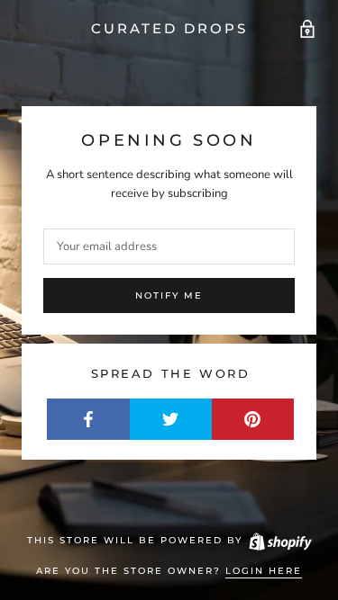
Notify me (169, 295)
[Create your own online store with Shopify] (279, 540)
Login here (263, 571)
